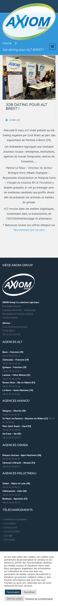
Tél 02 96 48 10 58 (11, 378)
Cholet (5, 483)
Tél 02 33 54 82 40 (11, 414)
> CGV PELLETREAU (11, 531)
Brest (5, 352)
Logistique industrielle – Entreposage (19, 310)
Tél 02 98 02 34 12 (11, 355)
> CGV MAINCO (9, 523)
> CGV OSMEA (8, 539)
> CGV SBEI (7, 535)
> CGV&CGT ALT (9, 527)
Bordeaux (6, 498)
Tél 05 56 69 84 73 (11, 502)
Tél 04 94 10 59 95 (11, 437)
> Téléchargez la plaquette (14, 519)
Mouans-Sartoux (10, 455)
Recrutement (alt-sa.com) (29, 230)
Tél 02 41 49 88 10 (11, 487)
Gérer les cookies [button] (15, 598)
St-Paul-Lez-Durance (12, 418)
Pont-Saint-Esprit (11, 426)
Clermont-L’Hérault (11, 462)
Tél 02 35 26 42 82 (11, 394)
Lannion (6, 375)
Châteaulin (7, 359)
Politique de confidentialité (39, 598)
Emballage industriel (11, 306)
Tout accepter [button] (13, 592)
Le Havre (6, 390)
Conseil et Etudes (10, 317)
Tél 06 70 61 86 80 (11, 429)
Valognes (6, 410)
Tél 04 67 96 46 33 (11, 458)
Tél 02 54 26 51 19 (11, 494)
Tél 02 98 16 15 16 (11, 363)
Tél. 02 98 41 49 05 (11, 334)
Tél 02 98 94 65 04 (11, 371)
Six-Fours (6, 433)
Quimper (6, 367)
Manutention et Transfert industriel (17, 313)
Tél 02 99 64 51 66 (11, 386)
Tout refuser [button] (29, 592)
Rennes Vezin (8, 382)
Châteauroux (8, 491)
